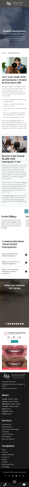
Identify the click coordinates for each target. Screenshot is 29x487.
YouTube (16, 475)
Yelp (23, 475)
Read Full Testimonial (14, 316)
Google (12, 475)
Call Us (5, 484)
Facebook (5, 475)
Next (26, 211)
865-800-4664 (15, 120)
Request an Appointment (14, 38)
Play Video (14, 65)
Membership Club (12, 124)
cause (21, 176)
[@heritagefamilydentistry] (5, 333)
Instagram (19, 475)
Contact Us (24, 484)
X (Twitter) (9, 475)
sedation (24, 182)
